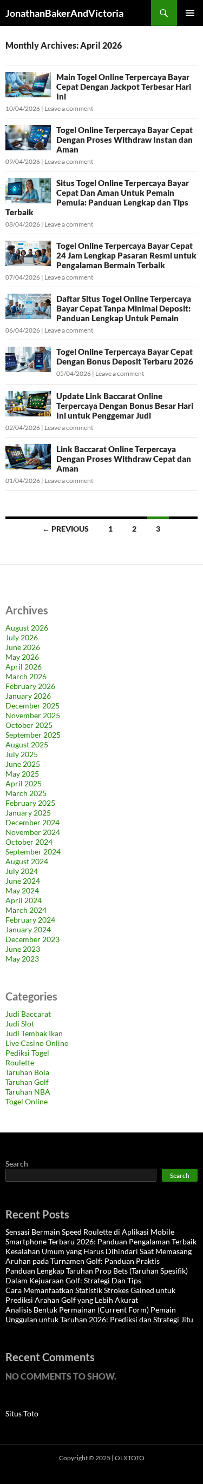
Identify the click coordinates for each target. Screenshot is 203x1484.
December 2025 (32, 705)
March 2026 (26, 676)
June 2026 (22, 647)
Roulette (19, 1062)
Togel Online (26, 1101)
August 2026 (26, 627)
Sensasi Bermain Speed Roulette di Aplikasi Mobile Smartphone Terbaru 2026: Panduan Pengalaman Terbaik (101, 1236)
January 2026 (28, 695)
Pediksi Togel (27, 1052)
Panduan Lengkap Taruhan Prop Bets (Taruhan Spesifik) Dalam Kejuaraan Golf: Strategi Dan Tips (96, 1275)
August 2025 (26, 744)
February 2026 (30, 686)
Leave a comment (68, 108)
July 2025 (21, 754)
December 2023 (32, 939)
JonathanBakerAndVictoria (64, 13)
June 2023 (22, 948)
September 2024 (33, 851)
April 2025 (23, 783)
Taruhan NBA (27, 1091)
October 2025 (29, 725)
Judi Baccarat (28, 1013)
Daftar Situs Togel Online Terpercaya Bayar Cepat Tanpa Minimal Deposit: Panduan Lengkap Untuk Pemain (123, 308)
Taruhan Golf (27, 1081)
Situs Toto (21, 1413)
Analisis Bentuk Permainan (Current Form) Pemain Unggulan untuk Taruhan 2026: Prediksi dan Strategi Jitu (99, 1314)
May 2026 (22, 656)
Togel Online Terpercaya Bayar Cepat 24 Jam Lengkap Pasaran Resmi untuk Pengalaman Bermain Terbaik (126, 255)
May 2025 (22, 773)
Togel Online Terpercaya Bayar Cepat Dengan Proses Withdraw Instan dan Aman (124, 139)
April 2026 (23, 666)
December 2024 (32, 822)
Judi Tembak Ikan (34, 1033)
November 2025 (32, 715)
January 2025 (28, 812)
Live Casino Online (36, 1043)
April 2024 (23, 900)
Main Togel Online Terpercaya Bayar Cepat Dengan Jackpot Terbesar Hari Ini (123, 86)
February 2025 (30, 802)
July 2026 (21, 637)
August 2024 (26, 861)
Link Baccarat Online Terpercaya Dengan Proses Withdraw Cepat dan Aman (123, 458)
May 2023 (22, 958)
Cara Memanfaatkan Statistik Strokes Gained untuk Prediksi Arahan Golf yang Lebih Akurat (90, 1295)
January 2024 (28, 929)
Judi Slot (19, 1023)
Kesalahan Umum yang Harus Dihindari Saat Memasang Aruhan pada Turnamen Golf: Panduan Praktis (98, 1256)
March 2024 (26, 910)
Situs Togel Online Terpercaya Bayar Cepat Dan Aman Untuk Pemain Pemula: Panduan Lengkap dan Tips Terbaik (97, 197)
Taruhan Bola (27, 1072)
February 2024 (30, 919)
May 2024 (22, 890)
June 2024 (22, 880)
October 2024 (29, 841)
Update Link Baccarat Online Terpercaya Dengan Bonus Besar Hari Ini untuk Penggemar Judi (124, 405)
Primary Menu (190, 13)
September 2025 (33, 734)
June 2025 (22, 764)
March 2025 (26, 793)
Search (16, 1163)
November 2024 (32, 832)
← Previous (65, 528)
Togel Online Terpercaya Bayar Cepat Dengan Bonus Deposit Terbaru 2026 (124, 356)
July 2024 (21, 871)
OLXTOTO (130, 1458)
